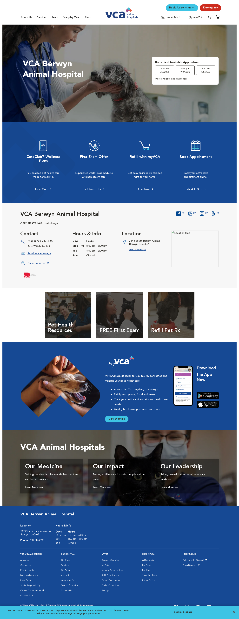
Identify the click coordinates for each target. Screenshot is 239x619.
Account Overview (110, 560)
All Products (148, 560)
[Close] (233, 611)
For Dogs (146, 565)
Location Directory (29, 575)
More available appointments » (171, 79)
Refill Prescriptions (110, 575)
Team (55, 17)
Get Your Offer (92, 189)
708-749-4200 (45, 241)
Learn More (41, 189)
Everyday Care (71, 17)
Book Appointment (182, 8)
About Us (26, 17)
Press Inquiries (38, 264)
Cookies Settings (183, 612)
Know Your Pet (68, 580)
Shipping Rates (149, 575)
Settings (105, 590)
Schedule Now (194, 189)
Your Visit (65, 575)
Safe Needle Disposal (194, 561)
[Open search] (210, 17)
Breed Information (69, 585)
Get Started (116, 419)
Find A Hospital (27, 570)
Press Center (26, 580)
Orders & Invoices (110, 585)
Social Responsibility (30, 585)
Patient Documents (111, 580)
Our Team (65, 570)
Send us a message (39, 253)
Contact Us (25, 565)
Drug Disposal (191, 566)
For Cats (146, 570)
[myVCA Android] (208, 395)
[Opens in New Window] (180, 213)
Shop (88, 17)
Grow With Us (26, 595)
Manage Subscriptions (112, 570)
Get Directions (140, 250)
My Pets (105, 565)
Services (41, 17)
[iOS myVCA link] (208, 404)
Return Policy (148, 580)
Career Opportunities (31, 591)
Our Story (65, 560)
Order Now (143, 189)
